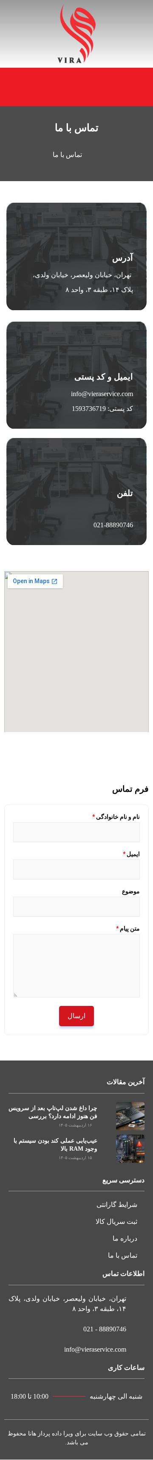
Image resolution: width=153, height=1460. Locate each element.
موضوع (131, 891)
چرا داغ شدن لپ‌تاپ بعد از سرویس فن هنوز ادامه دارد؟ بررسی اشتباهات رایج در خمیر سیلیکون (52, 1116)
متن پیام (128, 928)
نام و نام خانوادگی (116, 816)
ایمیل (131, 854)
